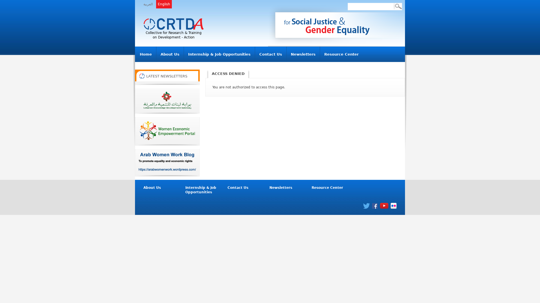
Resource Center (341, 54)
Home (146, 54)
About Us (170, 54)
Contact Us (270, 54)
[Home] (173, 24)
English (164, 4)
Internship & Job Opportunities (219, 54)
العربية (148, 4)
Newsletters (303, 54)
